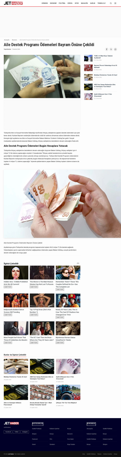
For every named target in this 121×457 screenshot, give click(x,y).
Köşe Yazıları (71, 444)
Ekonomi (53, 3)
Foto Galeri (70, 439)
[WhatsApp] (115, 49)
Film (51, 439)
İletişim (34, 434)
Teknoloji (101, 3)
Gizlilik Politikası (36, 428)
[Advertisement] (60, 22)
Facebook (8, 432)
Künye (69, 428)
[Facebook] (107, 49)
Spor (77, 3)
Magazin (84, 3)
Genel (34, 444)
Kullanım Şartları (54, 428)
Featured (35, 439)
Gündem (45, 3)
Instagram (25, 432)
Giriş (83, 454)
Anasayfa (6, 40)
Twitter (17, 432)
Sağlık (92, 3)
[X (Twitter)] (111, 49)
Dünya (70, 3)
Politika (62, 3)
